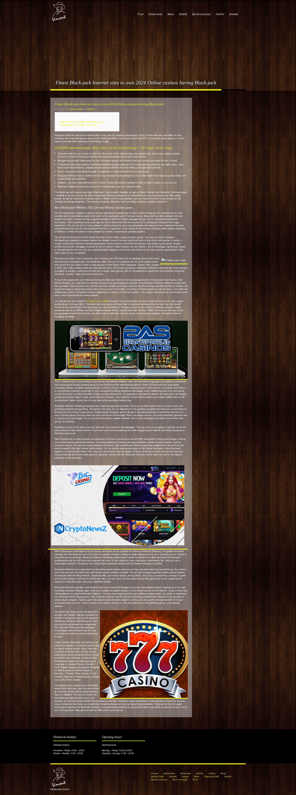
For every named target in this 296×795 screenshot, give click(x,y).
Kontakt (233, 14)
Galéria (220, 14)
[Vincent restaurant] (58, 10)
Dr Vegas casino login (97, 301)
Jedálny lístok (157, 776)
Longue (185, 776)
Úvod (140, 14)
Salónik (183, 14)
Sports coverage (179, 779)
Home (223, 773)
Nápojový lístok (211, 776)
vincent (90, 109)
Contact (154, 773)
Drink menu (185, 773)
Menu (171, 14)
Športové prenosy (201, 14)
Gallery (211, 773)
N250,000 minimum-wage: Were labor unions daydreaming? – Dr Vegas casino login (82, 123)
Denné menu (155, 14)
